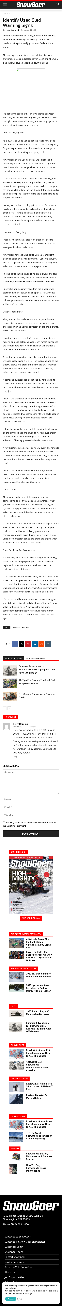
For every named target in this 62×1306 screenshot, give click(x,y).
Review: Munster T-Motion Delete (36, 1096)
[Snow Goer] (31, 4)
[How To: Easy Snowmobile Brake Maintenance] (13, 1169)
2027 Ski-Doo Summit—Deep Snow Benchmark (38, 975)
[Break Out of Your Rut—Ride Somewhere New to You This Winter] (16, 1054)
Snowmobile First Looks (23, 969)
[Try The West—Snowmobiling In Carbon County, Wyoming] (16, 1137)
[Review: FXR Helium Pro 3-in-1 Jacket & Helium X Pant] (16, 1087)
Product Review (19, 1079)
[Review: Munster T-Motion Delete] (16, 1099)
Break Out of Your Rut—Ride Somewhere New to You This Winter (39, 1053)
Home (5, 13)
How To (15, 1149)
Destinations (18, 1116)
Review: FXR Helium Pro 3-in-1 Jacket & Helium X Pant (39, 1086)
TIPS (12, 13)
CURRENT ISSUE (18, 852)
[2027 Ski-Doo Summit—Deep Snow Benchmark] (16, 977)
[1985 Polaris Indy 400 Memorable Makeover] (16, 1013)
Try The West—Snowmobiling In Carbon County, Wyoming (39, 1136)
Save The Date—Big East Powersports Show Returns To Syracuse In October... (39, 956)
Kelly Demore (20, 724)
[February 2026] (31, 885)
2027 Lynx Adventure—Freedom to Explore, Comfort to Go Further (38, 988)
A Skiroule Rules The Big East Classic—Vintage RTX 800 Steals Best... (38, 943)
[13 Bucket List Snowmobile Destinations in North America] (16, 1065)
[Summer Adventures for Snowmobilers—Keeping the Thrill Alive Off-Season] (10, 670)
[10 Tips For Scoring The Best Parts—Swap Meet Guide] (10, 683)
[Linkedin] (35, 644)
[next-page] (9, 708)
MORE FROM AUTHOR (36, 658)
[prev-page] (4, 708)
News (14, 1006)
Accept (10, 1299)
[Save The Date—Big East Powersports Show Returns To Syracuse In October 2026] (16, 955)
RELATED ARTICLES (14, 658)
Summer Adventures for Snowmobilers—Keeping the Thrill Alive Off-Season (37, 669)
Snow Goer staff (12, 30)
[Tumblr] (48, 644)
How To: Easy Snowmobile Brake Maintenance (36, 1168)
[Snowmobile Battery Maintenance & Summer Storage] (16, 1156)
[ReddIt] (41, 644)
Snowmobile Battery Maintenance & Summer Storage (39, 1156)
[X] (21, 644)
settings (28, 1293)
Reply (15, 757)
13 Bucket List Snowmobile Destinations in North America (37, 1066)
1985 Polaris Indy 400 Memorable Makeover (38, 1013)
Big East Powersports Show (26, 934)
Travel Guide (17, 1045)
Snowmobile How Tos (20, 627)
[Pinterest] (28, 644)
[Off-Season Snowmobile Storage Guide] (10, 696)
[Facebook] (15, 644)
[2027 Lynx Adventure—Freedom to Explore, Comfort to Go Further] (16, 988)
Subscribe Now (31, 918)
